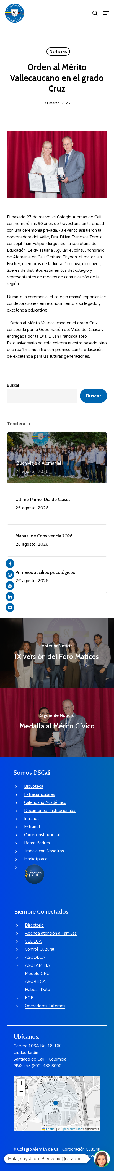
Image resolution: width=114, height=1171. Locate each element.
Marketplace (36, 859)
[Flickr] (10, 607)
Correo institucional (42, 835)
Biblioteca (33, 786)
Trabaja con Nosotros (44, 851)
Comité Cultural (39, 949)
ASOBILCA (35, 981)
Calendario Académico (45, 802)
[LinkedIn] (10, 596)
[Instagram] (10, 574)
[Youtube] (10, 585)
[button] (106, 13)
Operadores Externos (45, 1006)
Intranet (31, 818)
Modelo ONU (37, 973)
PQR (29, 997)
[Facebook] (10, 563)
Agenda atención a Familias (51, 933)
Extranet (32, 826)
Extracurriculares (39, 794)
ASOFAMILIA (37, 965)
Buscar (13, 385)
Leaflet (50, 1128)
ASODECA (35, 957)
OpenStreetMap (71, 1128)
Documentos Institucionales (50, 810)
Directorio (34, 925)
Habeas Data (37, 989)
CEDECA (33, 941)
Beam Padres (37, 843)
